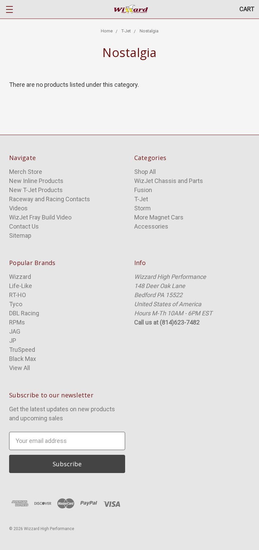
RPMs (17, 322)
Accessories (151, 226)
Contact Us (24, 226)
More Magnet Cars (158, 217)
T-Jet (141, 199)
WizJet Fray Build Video (40, 217)
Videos (18, 208)
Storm (142, 208)
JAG (14, 331)
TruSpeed (22, 349)
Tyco (15, 304)
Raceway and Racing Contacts (49, 199)
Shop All (145, 171)
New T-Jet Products (36, 189)
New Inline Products (36, 180)
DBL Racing (24, 313)
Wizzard (20, 276)
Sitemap (20, 235)
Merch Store (25, 171)
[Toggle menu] (9, 9)
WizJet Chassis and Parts (168, 180)
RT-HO (17, 294)
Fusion (143, 189)
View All (19, 367)
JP (12, 340)
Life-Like (20, 285)
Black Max (22, 358)
